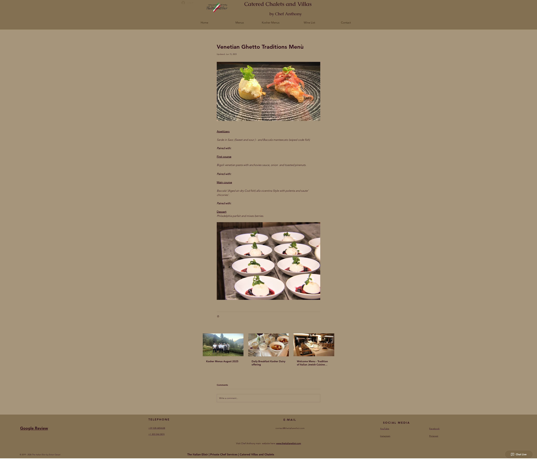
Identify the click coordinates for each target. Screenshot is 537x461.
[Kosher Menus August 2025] (223, 344)
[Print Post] (218, 316)
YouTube (384, 428)
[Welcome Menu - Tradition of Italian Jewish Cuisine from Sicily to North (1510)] (314, 344)
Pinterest (433, 436)
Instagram (385, 436)
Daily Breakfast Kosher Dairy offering (268, 363)
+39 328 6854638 (156, 428)
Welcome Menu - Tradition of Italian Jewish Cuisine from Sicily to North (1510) (312, 363)
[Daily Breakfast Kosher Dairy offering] (268, 344)
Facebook (434, 428)
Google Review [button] (34, 428)
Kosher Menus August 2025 (222, 361)
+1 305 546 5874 (156, 434)
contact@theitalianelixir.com (290, 428)
